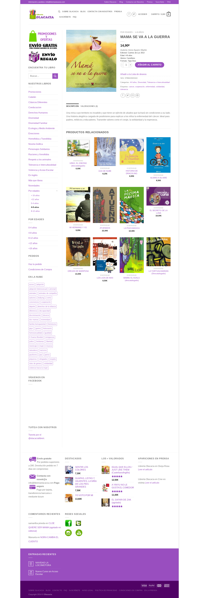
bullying (41, 298)
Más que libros (35, 180)
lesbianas (40, 341)
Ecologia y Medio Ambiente (41, 128)
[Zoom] (69, 88)
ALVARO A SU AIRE (158, 178)
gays (31, 328)
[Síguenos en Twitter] (134, 14)
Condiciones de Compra (40, 269)
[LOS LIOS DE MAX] (105, 255)
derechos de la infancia (47, 306)
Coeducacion (34, 107)
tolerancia (124, 89)
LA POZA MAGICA (132, 228)
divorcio (46, 315)
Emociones (33, 133)
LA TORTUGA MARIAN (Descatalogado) (158, 272)
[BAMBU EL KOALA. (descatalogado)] (132, 255)
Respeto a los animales (39, 159)
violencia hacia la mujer (38, 368)
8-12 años (35, 211)
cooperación (46, 302)
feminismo (52, 324)
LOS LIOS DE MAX (105, 278)
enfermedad (150, 87)
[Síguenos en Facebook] (129, 14)
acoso (31, 284)
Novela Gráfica (35, 144)
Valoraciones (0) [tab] (89, 106)
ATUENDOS (105, 228)
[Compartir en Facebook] (123, 95)
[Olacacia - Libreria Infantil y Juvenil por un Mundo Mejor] (41, 14)
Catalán (32, 97)
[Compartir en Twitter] (127, 95)
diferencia (33, 311)
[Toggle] (57, 191)
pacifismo (33, 355)
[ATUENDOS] (105, 205)
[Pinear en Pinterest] (137, 95)
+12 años (35, 199)
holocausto (47, 328)
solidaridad (48, 363)
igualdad (48, 333)
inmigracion (49, 337)
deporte (32, 306)
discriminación (34, 315)
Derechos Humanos (38, 113)
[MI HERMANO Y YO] (78, 205)
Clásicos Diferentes (37, 102)
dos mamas (33, 320)
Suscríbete (160, 2)
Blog (121, 2)
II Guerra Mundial (36, 337)
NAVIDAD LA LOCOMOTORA (43, 564)
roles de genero (35, 363)
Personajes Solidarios (39, 149)
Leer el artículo (145, 469)
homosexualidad (35, 333)
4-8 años (35, 207)
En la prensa (150, 590)
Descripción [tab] (72, 106)
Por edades (34, 191)
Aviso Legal (87, 590)
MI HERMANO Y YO (78, 227)
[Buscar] (59, 11)
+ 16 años (35, 195)
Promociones (34, 92)
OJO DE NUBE (105, 171)
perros (47, 355)
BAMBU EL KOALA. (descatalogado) (131, 279)
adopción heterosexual (38, 289)
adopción (40, 284)
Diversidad (33, 118)
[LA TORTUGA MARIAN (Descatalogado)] (158, 251)
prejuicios (33, 359)
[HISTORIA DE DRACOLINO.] (132, 151)
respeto (53, 359)
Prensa (149, 2)
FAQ (169, 2)
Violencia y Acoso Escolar (40, 170)
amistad (52, 289)
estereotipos (46, 320)
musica (49, 346)
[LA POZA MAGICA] (132, 205)
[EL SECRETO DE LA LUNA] (158, 196)
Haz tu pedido (35, 264)
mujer (41, 346)
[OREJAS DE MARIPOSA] (78, 251)
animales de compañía (48, 293)
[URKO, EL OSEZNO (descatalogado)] (78, 147)
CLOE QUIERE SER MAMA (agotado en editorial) (44, 527)
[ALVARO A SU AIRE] (158, 155)
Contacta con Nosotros (135, 2)
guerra (38, 328)
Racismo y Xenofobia (38, 154)
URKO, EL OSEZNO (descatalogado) (78, 164)
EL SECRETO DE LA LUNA (158, 211)
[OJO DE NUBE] (105, 151)
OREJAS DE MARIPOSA (78, 271)
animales (32, 293)
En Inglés (32, 175)
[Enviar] (55, 76)
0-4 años (35, 203)
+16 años (32, 248)
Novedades (34, 185)
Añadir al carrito (149, 65)
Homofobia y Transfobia (39, 139)
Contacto (57, 590)
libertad (49, 341)
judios (31, 341)
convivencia (34, 302)
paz (40, 355)
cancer (131, 87)
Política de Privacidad (106, 590)
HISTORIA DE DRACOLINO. (132, 172)
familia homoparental (37, 324)
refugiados (43, 359)
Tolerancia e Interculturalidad (42, 165)
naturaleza (33, 350)
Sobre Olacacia (110, 2)
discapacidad (44, 311)
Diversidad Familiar (37, 123)
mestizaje (33, 346)
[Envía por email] (132, 95)
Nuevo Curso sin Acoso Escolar (46, 572)
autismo (32, 298)
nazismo (43, 350)
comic (49, 298)
